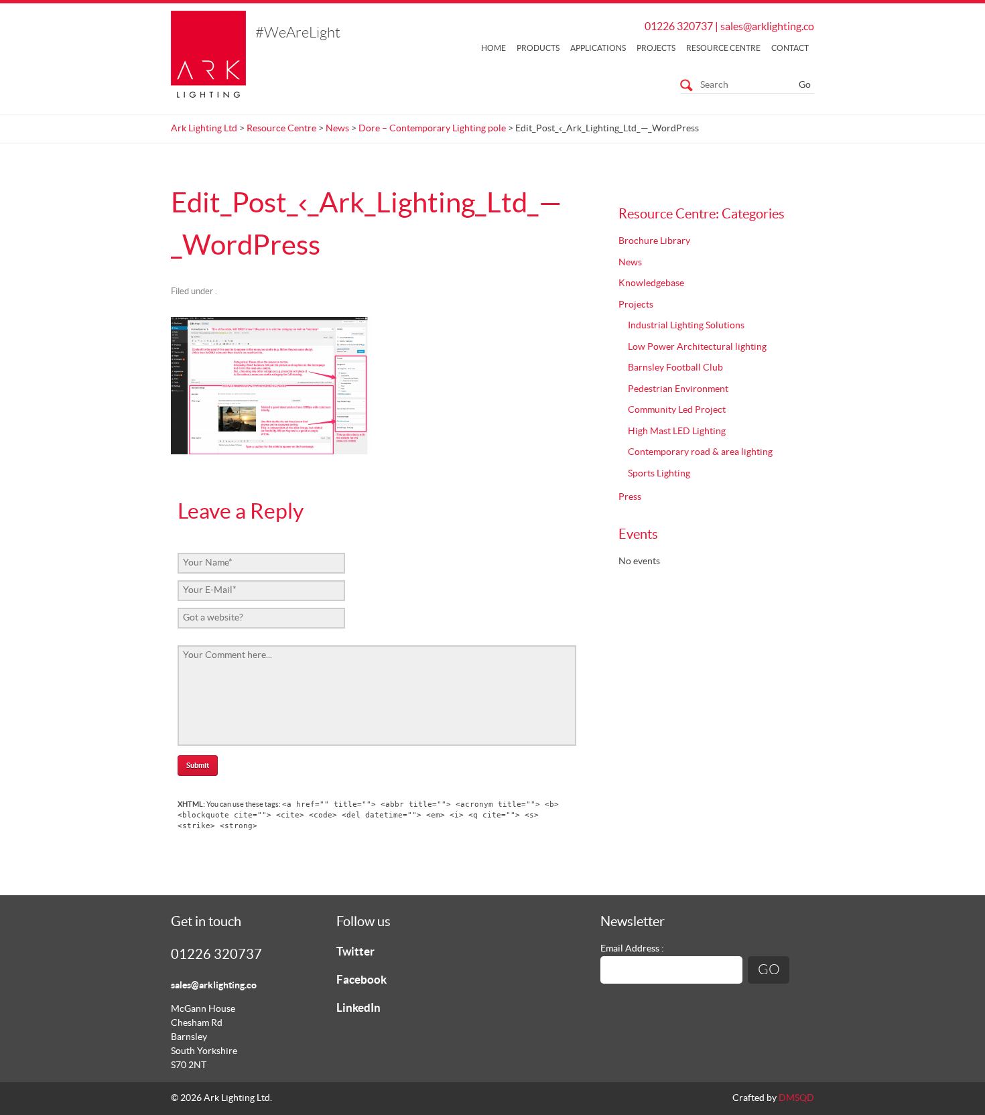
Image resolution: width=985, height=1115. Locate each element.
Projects (656, 48)
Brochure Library (654, 241)
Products (538, 48)
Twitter (355, 952)
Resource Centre (723, 48)
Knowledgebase (651, 283)
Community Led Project (677, 410)
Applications (598, 48)
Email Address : (632, 949)
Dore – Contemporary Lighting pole (432, 128)
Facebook (361, 980)
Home (493, 48)
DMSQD (796, 1098)
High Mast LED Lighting (677, 431)
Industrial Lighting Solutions (686, 325)
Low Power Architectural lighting (697, 347)
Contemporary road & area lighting (700, 452)
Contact (790, 48)
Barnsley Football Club (675, 368)
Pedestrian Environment (678, 389)
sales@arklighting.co (767, 26)
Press (629, 497)
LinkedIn (358, 1008)
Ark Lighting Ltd (204, 128)
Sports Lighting (659, 473)
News (337, 128)
